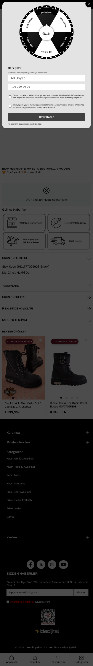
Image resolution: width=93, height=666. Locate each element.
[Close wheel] (89, 3)
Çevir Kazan (46, 117)
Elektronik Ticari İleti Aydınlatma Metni (42, 97)
